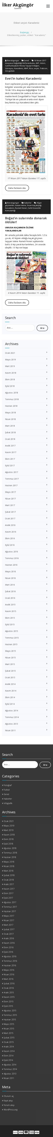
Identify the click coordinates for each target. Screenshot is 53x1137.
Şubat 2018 (10, 432)
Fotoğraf (8, 785)
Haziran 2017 (11, 485)
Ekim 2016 (10, 538)
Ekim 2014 (10, 697)
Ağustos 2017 (11, 472)
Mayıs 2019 (10, 359)
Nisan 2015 (10, 657)
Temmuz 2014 (12, 717)
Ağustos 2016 (11, 551)
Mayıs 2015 (10, 651)
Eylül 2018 (10, 386)
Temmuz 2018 (12, 399)
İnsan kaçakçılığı (34, 205)
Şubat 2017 (10, 512)
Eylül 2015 (10, 624)
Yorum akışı (9, 1105)
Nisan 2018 (10, 419)
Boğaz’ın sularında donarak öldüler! (26, 220)
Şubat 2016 (10, 591)
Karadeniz (18, 68)
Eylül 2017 (10, 465)
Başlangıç (24, 32)
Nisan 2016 (10, 578)
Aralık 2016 (10, 525)
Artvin (42, 63)
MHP (26, 68)
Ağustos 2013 (11, 723)
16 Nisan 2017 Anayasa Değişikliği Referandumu (25, 61)
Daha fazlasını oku (17, 188)
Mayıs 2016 (10, 571)
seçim (36, 68)
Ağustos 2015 (11, 631)
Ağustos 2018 (11, 392)
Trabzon (43, 68)
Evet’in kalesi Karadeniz (23, 78)
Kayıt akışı (8, 1100)
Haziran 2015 (11, 644)
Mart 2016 (10, 584)
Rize (31, 68)
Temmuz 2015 (12, 637)
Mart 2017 (10, 505)
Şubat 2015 (10, 670)
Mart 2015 (10, 664)
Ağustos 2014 (11, 710)
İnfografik (8, 803)
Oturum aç (9, 1096)
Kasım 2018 (10, 372)
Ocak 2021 (10, 353)
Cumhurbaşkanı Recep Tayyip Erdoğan (22, 65)
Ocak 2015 (10, 677)
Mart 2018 (10, 425)
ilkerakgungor (12, 60)
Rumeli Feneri (21, 208)
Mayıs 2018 (10, 412)
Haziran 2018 (11, 406)
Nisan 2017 (10, 498)
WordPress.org (10, 1109)
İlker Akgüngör (17, 4)
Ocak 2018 (10, 439)
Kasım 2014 (10, 690)
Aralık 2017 (10, 445)
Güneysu (9, 68)
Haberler (28, 203)
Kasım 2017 (10, 452)
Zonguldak (10, 71)
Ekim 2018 (10, 379)
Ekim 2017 (10, 459)
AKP (37, 63)
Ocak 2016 (10, 598)
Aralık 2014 (10, 684)
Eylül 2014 (10, 704)
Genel (26, 60)
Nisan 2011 (10, 730)
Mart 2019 (10, 366)
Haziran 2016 (11, 564)
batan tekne (20, 205)
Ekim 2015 (10, 617)
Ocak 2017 (10, 518)
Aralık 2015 (10, 604)
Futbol (7, 789)
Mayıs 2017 (10, 492)
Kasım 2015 (10, 611)
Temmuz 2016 (12, 558)
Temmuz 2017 (12, 478)
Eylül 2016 (10, 545)
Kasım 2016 (10, 531)
